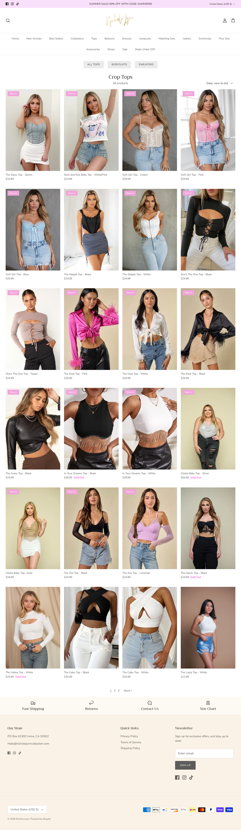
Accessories (93, 49)
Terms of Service (130, 742)
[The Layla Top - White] (208, 628)
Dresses (127, 38)
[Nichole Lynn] (120, 20)
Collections (77, 38)
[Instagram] (12, 3)
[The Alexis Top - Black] (208, 528)
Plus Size (224, 38)
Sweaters (146, 64)
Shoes (111, 49)
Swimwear (205, 38)
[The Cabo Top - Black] (91, 628)
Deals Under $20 (145, 49)
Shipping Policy (130, 748)
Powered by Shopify (40, 818)
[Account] (224, 20)
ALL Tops (93, 64)
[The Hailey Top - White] (33, 628)
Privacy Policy (129, 736)
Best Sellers (56, 38)
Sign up (185, 765)
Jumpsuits (145, 38)
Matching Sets (167, 38)
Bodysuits (119, 64)
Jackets (187, 38)
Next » (128, 690)
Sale (124, 49)
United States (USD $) (221, 3)
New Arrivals (34, 38)
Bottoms (109, 38)
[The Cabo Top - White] (149, 628)
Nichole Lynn (22, 818)
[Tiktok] (17, 3)
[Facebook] (7, 3)
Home (15, 38)
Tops (94, 38)
